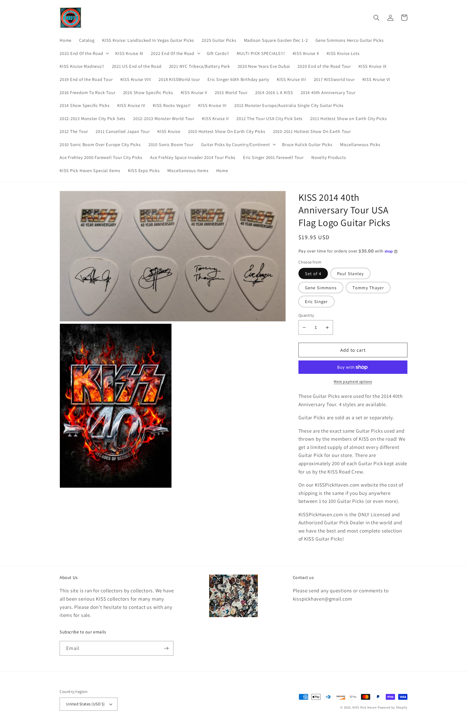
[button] (83, 53)
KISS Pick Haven (364, 707)
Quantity (306, 315)
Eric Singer (316, 302)
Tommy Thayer (368, 287)
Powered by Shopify (392, 707)
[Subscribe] (166, 648)
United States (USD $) (85, 704)
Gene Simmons (321, 287)
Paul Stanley (350, 273)
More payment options (353, 381)
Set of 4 (313, 273)
